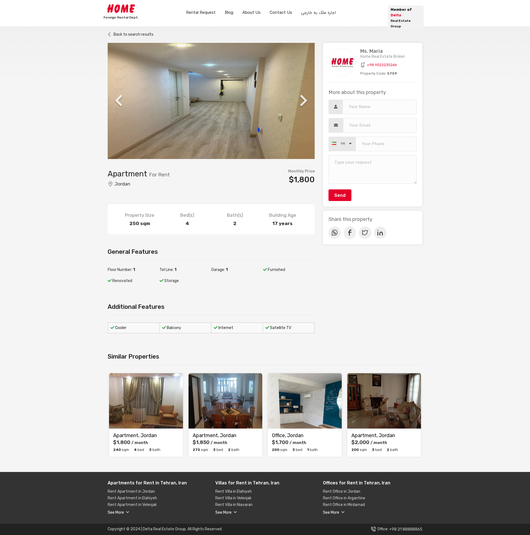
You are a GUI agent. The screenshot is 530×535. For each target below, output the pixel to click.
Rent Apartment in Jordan (131, 492)
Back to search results (133, 34)
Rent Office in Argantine (344, 498)
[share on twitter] (365, 232)
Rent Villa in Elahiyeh (233, 492)
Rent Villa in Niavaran (234, 505)
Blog (229, 12)
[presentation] (119, 101)
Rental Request (201, 12)
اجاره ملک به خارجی (318, 12)
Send (340, 195)
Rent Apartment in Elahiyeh (132, 498)
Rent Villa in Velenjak (233, 498)
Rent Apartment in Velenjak (132, 505)
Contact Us (281, 12)
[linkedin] (380, 232)
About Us (251, 12)
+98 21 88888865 (405, 529)
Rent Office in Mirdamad (344, 505)
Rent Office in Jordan (341, 492)
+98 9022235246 (382, 65)
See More (116, 512)
